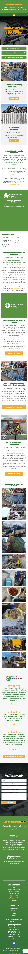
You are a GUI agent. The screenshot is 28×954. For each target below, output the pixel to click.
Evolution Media (16, 953)
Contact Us (14, 900)
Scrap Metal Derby (14, 895)
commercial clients (18, 395)
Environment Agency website (14, 184)
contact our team (16, 288)
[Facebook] (14, 943)
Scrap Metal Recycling (14, 893)
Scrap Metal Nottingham (14, 897)
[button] (14, 15)
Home (14, 887)
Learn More (14, 98)
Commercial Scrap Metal (14, 889)
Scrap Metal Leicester (14, 898)
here (20, 264)
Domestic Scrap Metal (14, 891)
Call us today (7, 453)
